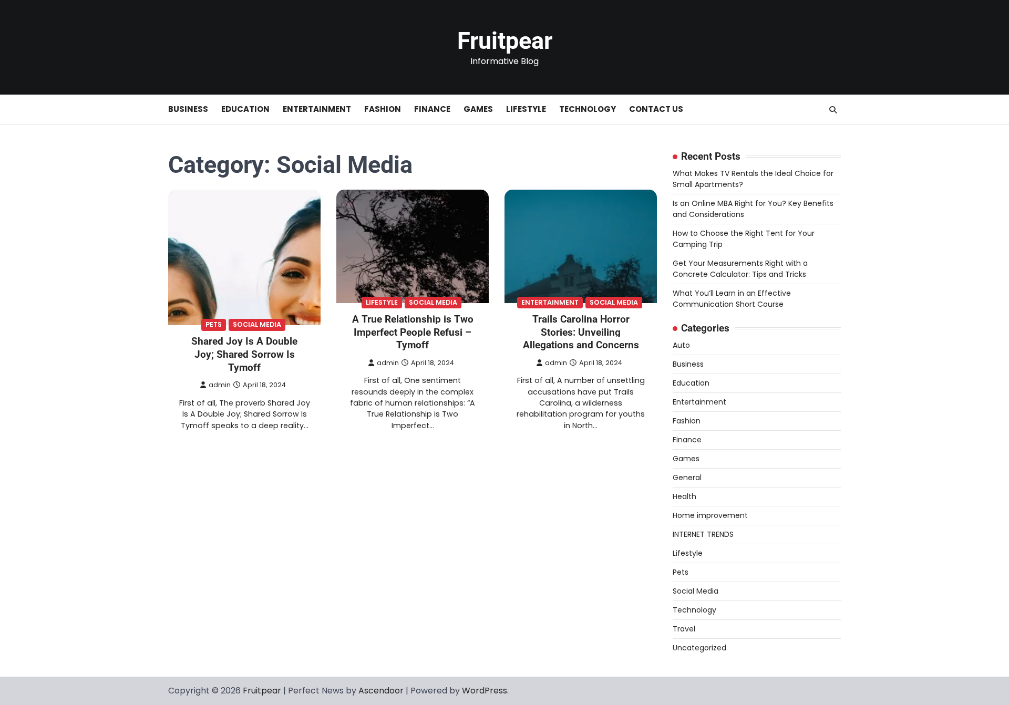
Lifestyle (526, 109)
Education (245, 109)
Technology (587, 109)
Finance (432, 109)
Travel (684, 629)
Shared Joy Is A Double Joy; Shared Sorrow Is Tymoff (244, 354)
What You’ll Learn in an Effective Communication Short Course (732, 298)
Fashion (382, 109)
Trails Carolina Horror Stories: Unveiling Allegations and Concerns (581, 332)
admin (220, 384)
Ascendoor (381, 691)
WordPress (484, 691)
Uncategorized (699, 647)
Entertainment (317, 109)
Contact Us (656, 109)
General (687, 477)
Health (684, 496)
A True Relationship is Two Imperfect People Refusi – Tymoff (412, 332)
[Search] (833, 110)
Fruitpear (504, 41)
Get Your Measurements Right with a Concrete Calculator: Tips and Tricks (740, 268)
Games (478, 109)
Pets (213, 324)
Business (188, 109)
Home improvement (710, 515)
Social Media (257, 324)
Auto (681, 345)
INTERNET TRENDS (703, 534)
